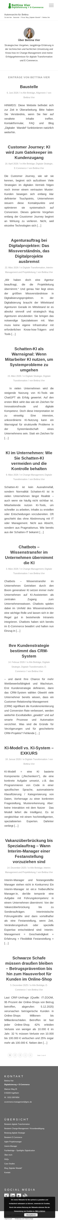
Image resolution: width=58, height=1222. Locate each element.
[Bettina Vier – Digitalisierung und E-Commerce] (24, 5)
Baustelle (29, 86)
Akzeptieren (31, 1215)
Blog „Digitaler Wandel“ (13, 1168)
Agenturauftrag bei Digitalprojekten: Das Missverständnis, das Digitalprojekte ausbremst (29, 251)
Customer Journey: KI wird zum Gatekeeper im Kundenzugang (29, 152)
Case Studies (9, 1164)
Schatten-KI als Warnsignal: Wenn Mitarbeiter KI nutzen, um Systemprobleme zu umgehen (29, 359)
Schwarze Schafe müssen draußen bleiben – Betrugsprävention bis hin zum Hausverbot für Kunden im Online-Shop (29, 968)
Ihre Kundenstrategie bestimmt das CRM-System (29, 650)
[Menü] (50, 5)
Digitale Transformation (34, 267)
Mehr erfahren (40, 1211)
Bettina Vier (29, 97)
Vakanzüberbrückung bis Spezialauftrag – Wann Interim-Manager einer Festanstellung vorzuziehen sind (29, 851)
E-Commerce (20, 168)
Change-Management (33, 475)
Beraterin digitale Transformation (17, 1124)
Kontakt (7, 1172)
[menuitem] (50, 5)
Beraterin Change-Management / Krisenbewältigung (24, 1128)
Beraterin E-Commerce (13, 1137)
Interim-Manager (10, 1146)
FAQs (6, 1159)
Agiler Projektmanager (13, 1142)
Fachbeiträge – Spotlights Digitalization (19, 1150)
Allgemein (41, 93)
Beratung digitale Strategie (14, 1133)
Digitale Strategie (44, 164)
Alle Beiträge (29, 93)
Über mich (8, 1155)
